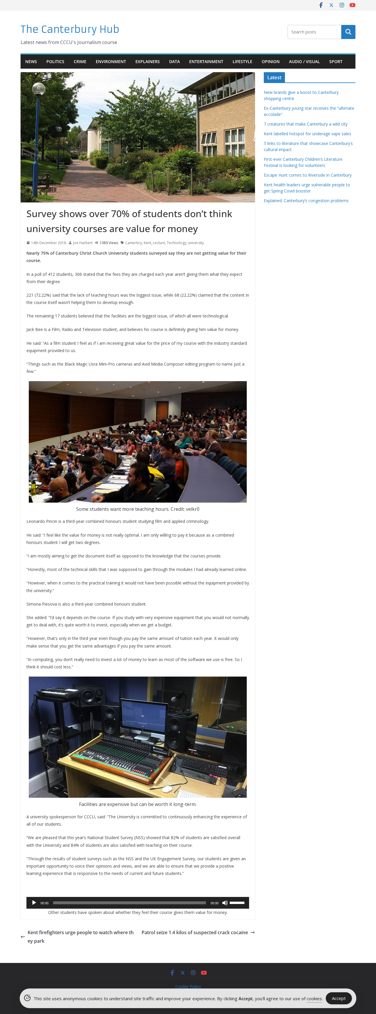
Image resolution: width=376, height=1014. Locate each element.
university (196, 242)
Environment (111, 61)
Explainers (147, 61)
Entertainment (206, 61)
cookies (314, 998)
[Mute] (225, 903)
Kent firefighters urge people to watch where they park (81, 936)
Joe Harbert (83, 242)
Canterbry (133, 242)
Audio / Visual (304, 61)
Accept (339, 998)
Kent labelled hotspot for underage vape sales (307, 133)
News (31, 61)
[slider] (238, 902)
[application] (137, 903)
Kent (147, 242)
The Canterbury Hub (70, 29)
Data (174, 61)
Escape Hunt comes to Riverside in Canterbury (308, 175)
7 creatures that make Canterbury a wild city (306, 124)
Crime (80, 61)
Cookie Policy (188, 986)
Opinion (271, 61)
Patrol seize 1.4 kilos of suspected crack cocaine (195, 932)
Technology (176, 242)
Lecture (159, 242)
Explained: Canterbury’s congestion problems (306, 200)
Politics (55, 61)
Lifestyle (242, 61)
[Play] (34, 903)
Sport (336, 61)
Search (348, 32)
